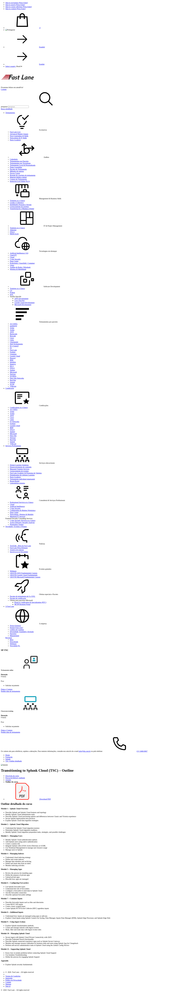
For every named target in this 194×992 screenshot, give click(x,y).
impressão (8, 978)
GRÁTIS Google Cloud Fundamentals (23, 575)
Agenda (8, 780)
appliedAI (13, 326)
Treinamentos (10, 113)
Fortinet (12, 352)
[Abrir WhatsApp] (188, 986)
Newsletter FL (15, 646)
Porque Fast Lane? (16, 628)
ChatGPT (13, 255)
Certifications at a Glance (19, 407)
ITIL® (12, 232)
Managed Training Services (19, 469)
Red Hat (13, 380)
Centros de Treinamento (18, 179)
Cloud (12, 257)
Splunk (12, 382)
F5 (11, 348)
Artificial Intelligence (17, 506)
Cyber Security (15, 259)
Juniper (12, 370)
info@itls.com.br (85, 751)
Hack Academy (15, 140)
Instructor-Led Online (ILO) (20, 181)
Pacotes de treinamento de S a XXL (22, 596)
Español (42, 47)
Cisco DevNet (19, 301)
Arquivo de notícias (17, 550)
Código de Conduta (17, 630)
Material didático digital (18, 177)
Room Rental (14, 481)
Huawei (12, 358)
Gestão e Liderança (17, 203)
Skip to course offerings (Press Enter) (18, 7)
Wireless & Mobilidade (18, 269)
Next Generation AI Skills (19, 136)
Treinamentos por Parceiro (19, 161)
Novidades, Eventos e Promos (16, 526)
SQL (11, 295)
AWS (12, 332)
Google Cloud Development (24, 303)
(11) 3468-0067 (142, 751)
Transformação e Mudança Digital (22, 209)
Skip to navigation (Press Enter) (16, 3)
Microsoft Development (22, 305)
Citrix (12, 340)
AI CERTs (13, 324)
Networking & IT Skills (18, 138)
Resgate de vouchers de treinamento (22, 175)
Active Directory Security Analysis (22, 522)
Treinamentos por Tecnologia (20, 163)
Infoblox (13, 362)
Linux (12, 265)
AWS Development (21, 299)
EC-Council (14, 346)
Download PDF (45, 799)
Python (12, 292)
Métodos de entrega (17, 171)
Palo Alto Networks (17, 378)
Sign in (7, 986)
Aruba (12, 330)
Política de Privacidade (13, 980)
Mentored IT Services (17, 516)
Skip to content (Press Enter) (15, 9)
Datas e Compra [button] (6, 689)
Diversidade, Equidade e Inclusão (22, 632)
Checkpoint (14, 342)
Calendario (14, 159)
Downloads (14, 642)
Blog (11, 640)
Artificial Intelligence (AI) (19, 253)
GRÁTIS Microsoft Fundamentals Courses (25, 577)
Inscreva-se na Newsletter (19, 552)
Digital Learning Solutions (19, 465)
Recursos (8, 638)
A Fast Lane (9, 606)
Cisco (12, 338)
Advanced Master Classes (19, 134)
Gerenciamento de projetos (19, 207)
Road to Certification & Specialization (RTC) (30, 602)
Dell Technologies (16, 344)
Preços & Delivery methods (15, 778)
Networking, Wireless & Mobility (22, 514)
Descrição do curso (12, 776)
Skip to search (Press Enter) (15, 5)
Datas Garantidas (16, 167)
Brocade (13, 336)
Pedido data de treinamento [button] (10, 691)
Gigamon (13, 354)
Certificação (9, 388)
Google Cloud (15, 356)
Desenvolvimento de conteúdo (20, 467)
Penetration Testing (16, 524)
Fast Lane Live (15, 132)
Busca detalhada (6, 109)
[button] (19, 66)
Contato (4, 89)
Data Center (14, 261)
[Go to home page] (18, 85)
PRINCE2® (14, 234)
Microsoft (13, 372)
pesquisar (4, 107)
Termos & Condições (12, 976)
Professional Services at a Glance (21, 502)
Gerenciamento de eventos (19, 471)
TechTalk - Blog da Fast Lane (20, 546)
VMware (13, 386)
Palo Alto (13, 436)
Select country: (10, 66)
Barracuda (13, 334)
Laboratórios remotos (17, 483)
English (41, 64)
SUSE (12, 384)
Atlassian (13, 230)
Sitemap (8, 984)
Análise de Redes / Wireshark (20, 267)
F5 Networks (14, 422)
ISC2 (12, 366)
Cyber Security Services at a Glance (22, 520)
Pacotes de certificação (18, 598)
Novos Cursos (15, 173)
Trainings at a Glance (17, 201)
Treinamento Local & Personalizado (22, 165)
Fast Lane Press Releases (19, 548)
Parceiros (13, 634)
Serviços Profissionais (13, 446)
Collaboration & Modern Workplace (22, 510)
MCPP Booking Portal (22, 604)
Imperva (13, 364)
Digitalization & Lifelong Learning (22, 475)
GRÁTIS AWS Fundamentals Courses (23, 573)
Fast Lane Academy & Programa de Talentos (26, 473)
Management (14, 636)
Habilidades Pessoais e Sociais (20, 205)
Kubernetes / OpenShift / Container (22, 263)
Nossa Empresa (15, 626)
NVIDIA (13, 376)
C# (11, 290)
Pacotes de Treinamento (18, 169)
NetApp (13, 374)
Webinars (13, 571)
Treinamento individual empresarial (22, 479)
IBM (11, 360)
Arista (12, 328)
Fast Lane (13, 350)
